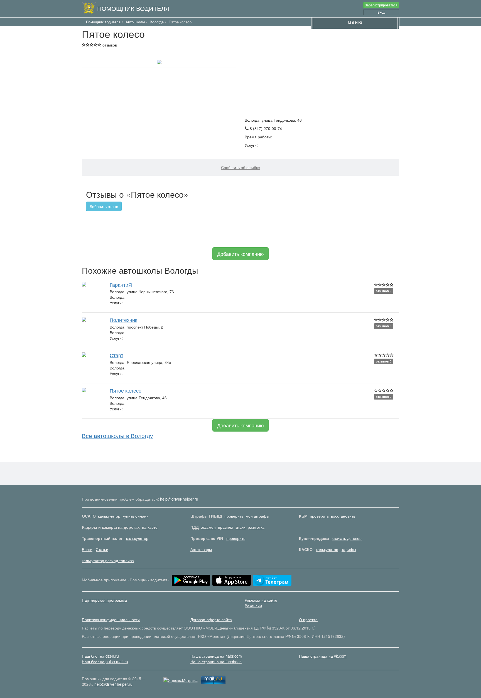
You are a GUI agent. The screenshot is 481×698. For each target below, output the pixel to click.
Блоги (87, 549)
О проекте (308, 619)
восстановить (343, 516)
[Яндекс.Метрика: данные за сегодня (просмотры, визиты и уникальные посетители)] (180, 680)
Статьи (102, 549)
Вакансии (253, 605)
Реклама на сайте (261, 600)
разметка (256, 527)
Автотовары (201, 549)
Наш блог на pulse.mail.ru (105, 661)
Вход (381, 12)
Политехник (123, 319)
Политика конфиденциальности (111, 619)
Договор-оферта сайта (211, 619)
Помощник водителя (133, 8)
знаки (240, 527)
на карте (150, 527)
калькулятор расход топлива (108, 560)
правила (225, 527)
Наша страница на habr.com (216, 656)
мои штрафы (257, 516)
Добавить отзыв (104, 206)
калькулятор (109, 516)
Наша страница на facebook (216, 661)
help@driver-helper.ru (179, 499)
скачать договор (347, 538)
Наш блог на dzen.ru (100, 656)
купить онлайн (135, 516)
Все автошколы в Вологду (117, 435)
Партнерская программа (104, 600)
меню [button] (355, 22)
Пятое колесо (125, 390)
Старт (116, 355)
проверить (233, 516)
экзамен (208, 527)
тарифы (349, 549)
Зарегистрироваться (381, 5)
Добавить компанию (240, 253)
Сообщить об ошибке (240, 167)
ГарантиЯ (121, 284)
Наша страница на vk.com (323, 656)
